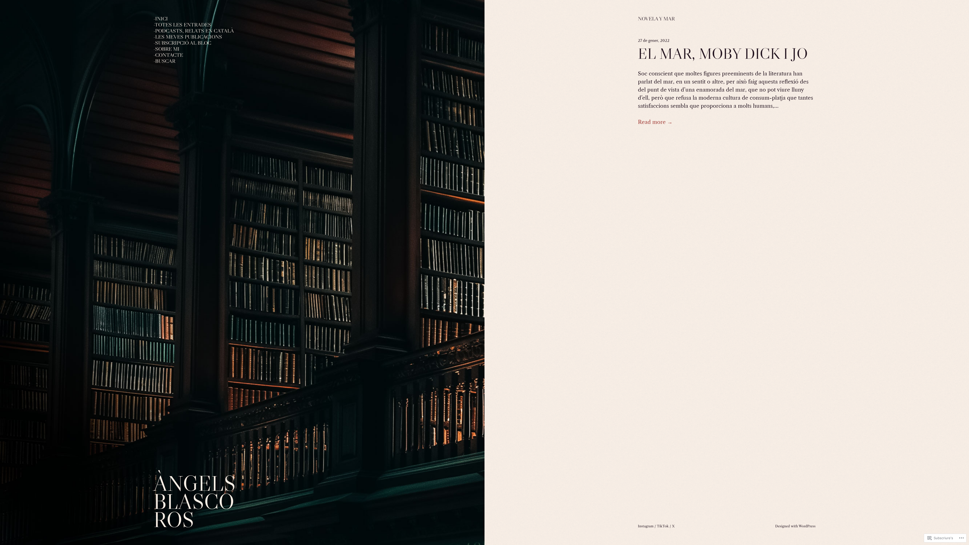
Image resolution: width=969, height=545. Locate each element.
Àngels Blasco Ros (194, 501)
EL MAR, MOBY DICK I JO (723, 54)
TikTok (663, 526)
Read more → (655, 122)
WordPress (807, 526)
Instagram (646, 526)
